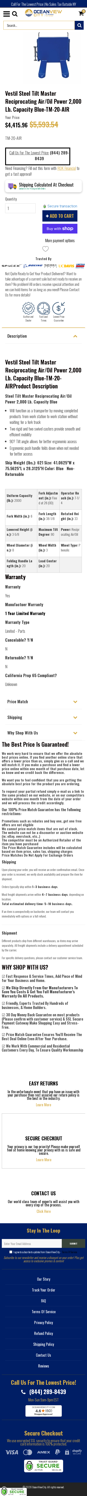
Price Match (17, 701)
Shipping (14, 717)
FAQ (43, 1300)
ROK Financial (66, 168)
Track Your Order (43, 1290)
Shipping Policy (43, 1344)
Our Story (43, 1279)
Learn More (43, 1104)
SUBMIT (73, 1243)
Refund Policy (43, 1333)
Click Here (44, 1211)
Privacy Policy (43, 1322)
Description (17, 336)
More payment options (60, 240)
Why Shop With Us (22, 732)
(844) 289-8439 (47, 1391)
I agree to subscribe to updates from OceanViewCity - (45, 1252)
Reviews (43, 1366)
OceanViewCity (39, 1487)
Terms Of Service (69, 1252)
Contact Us (43, 1355)
